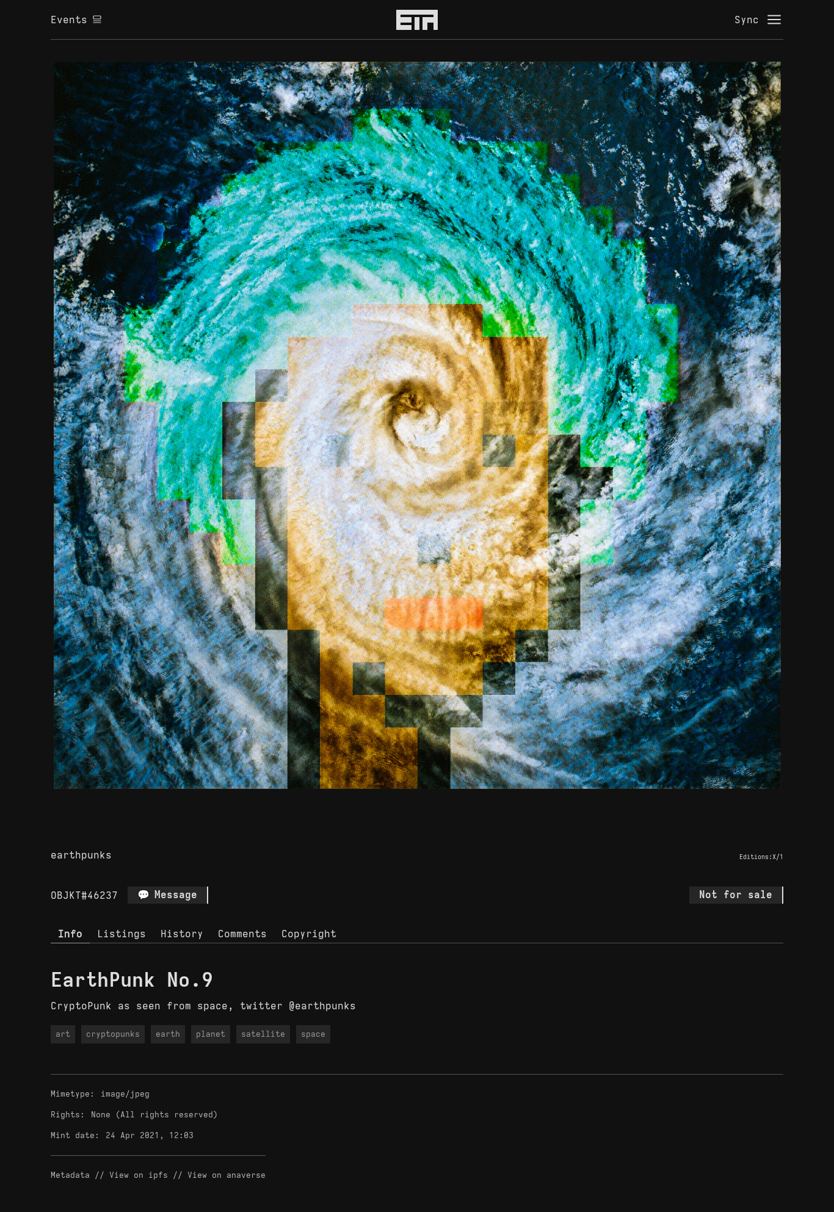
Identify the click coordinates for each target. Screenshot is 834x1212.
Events (69, 19)
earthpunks (81, 855)
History (182, 933)
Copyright (308, 933)
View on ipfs (138, 1175)
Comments (242, 933)
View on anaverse (226, 1175)
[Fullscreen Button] (403, 803)
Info (70, 933)
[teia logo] (417, 19)
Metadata (70, 1175)
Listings (121, 933)
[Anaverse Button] (431, 803)
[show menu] (774, 19)
